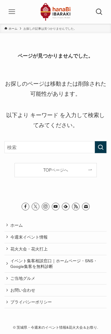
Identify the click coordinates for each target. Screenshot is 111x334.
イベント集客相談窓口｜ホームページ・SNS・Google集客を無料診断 (53, 263)
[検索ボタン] (99, 12)
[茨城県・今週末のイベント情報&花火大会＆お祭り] (56, 12)
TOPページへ (55, 170)
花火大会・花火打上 (29, 249)
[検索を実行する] (101, 147)
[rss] (76, 206)
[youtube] (55, 206)
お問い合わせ (22, 290)
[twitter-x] (35, 206)
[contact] (86, 206)
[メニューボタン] (12, 12)
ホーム (16, 225)
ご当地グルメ (22, 278)
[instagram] (45, 206)
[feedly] (66, 206)
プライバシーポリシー (31, 302)
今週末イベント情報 (29, 237)
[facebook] (25, 206)
